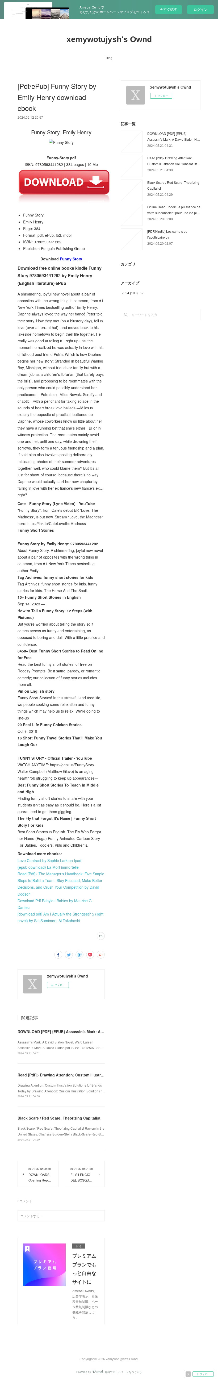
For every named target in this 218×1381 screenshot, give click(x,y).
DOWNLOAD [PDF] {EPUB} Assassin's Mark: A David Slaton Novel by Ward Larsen (92, 1031)
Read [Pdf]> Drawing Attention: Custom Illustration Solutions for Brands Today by (92, 1075)
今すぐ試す (168, 9)
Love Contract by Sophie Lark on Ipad (49, 860)
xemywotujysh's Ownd (109, 39)
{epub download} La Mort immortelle (48, 867)
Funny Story (71, 258)
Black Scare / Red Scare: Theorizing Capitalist (59, 1118)
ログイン (200, 9)
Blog (109, 57)
